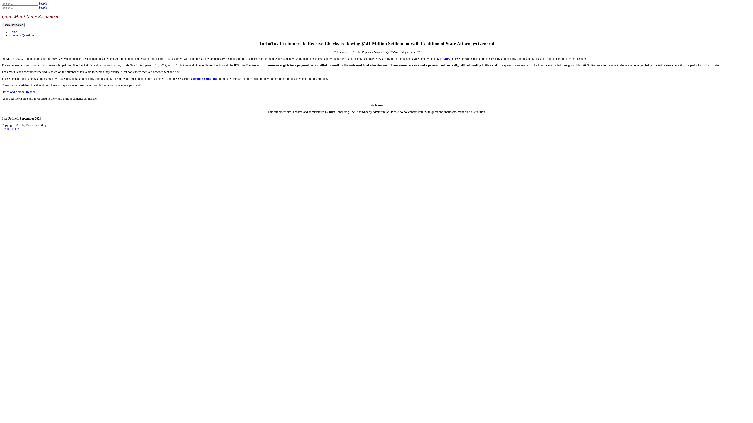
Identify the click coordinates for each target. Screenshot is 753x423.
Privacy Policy (11, 128)
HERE (444, 58)
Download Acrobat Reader (18, 92)
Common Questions (204, 78)
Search (43, 3)
